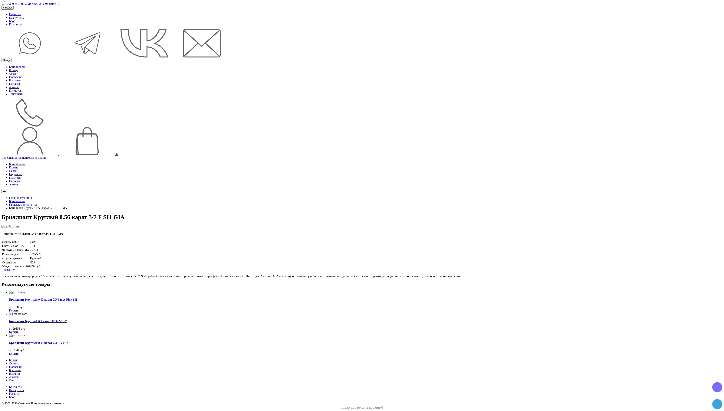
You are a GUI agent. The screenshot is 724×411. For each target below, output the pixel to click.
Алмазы (14, 87)
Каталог (7, 7)
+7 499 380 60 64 (16, 3)
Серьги (13, 73)
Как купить (16, 17)
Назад (6, 60)
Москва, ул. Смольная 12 (43, 3)
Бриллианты (17, 66)
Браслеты (15, 80)
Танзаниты (16, 94)
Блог (12, 21)
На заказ (14, 83)
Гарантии (15, 14)
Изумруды (15, 90)
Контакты (15, 24)
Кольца (13, 70)
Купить (13, 310)
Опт (11, 380)
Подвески (15, 77)
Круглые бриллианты (23, 204)
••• (4, 191)
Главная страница (20, 197)
